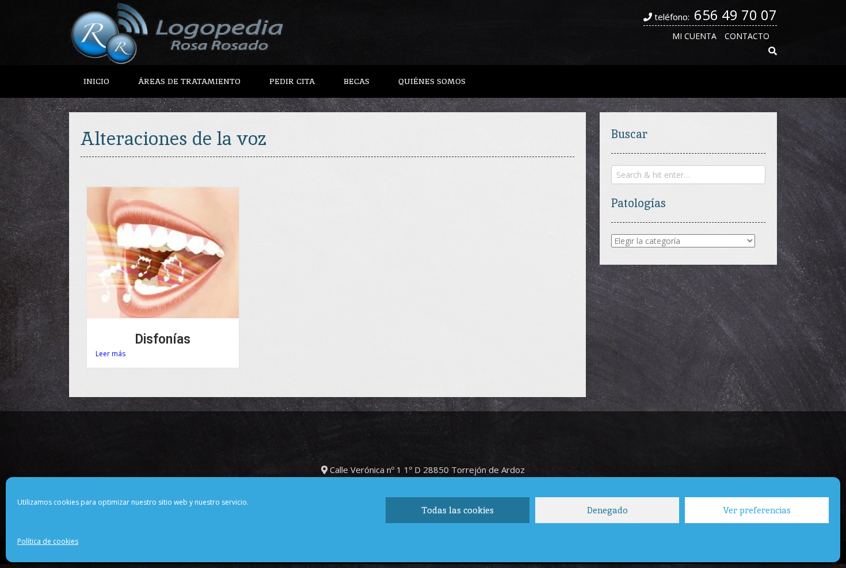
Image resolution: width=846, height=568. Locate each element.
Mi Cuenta (694, 36)
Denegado (607, 510)
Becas (356, 81)
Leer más (110, 354)
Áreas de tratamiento (189, 81)
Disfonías (162, 339)
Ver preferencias (757, 510)
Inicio (96, 81)
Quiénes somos (432, 81)
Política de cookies (47, 541)
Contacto (747, 36)
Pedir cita (292, 81)
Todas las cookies (457, 510)
